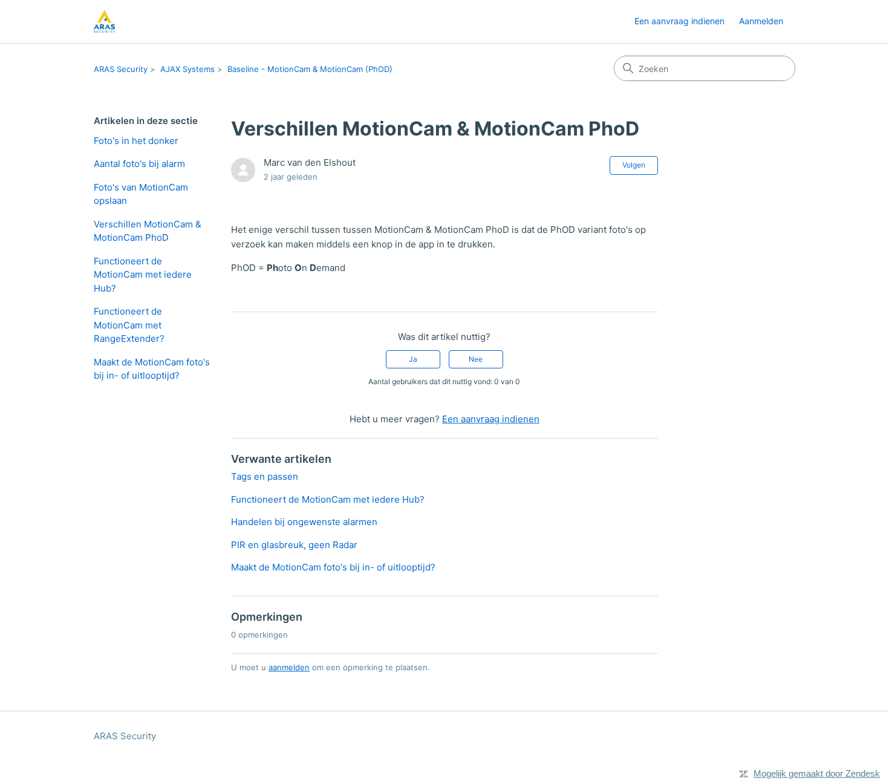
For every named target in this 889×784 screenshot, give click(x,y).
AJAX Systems (187, 69)
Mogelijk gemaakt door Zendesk (817, 773)
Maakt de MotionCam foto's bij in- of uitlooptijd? (152, 369)
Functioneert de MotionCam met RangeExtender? (129, 324)
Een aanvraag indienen (679, 21)
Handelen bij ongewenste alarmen (304, 522)
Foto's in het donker (136, 140)
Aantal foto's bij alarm (139, 163)
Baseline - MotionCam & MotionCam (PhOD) (309, 69)
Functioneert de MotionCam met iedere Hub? (143, 274)
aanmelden (289, 667)
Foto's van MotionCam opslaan (141, 194)
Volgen (633, 164)
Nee (476, 359)
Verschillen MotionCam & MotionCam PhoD (147, 231)
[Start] (104, 21)
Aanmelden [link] (761, 21)
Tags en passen (264, 476)
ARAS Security (121, 69)
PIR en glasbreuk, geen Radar (294, 544)
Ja (413, 359)
